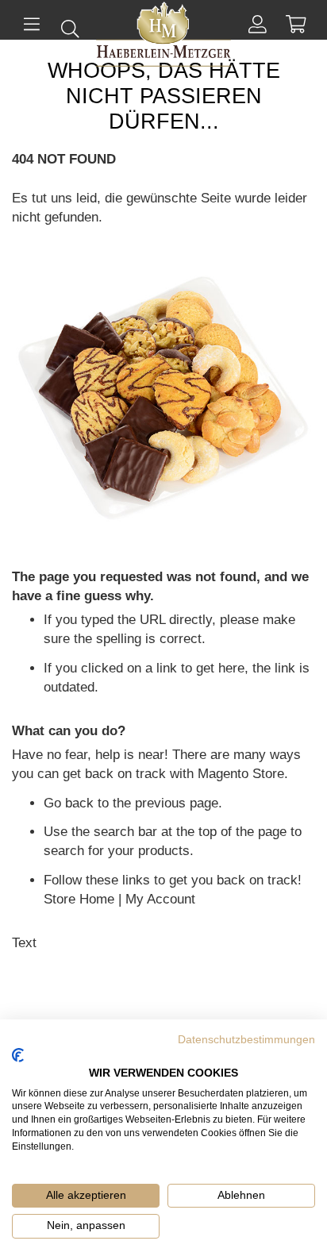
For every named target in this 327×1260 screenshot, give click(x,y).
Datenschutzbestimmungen (246, 1040)
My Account (160, 899)
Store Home (79, 899)
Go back (69, 803)
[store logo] (163, 38)
